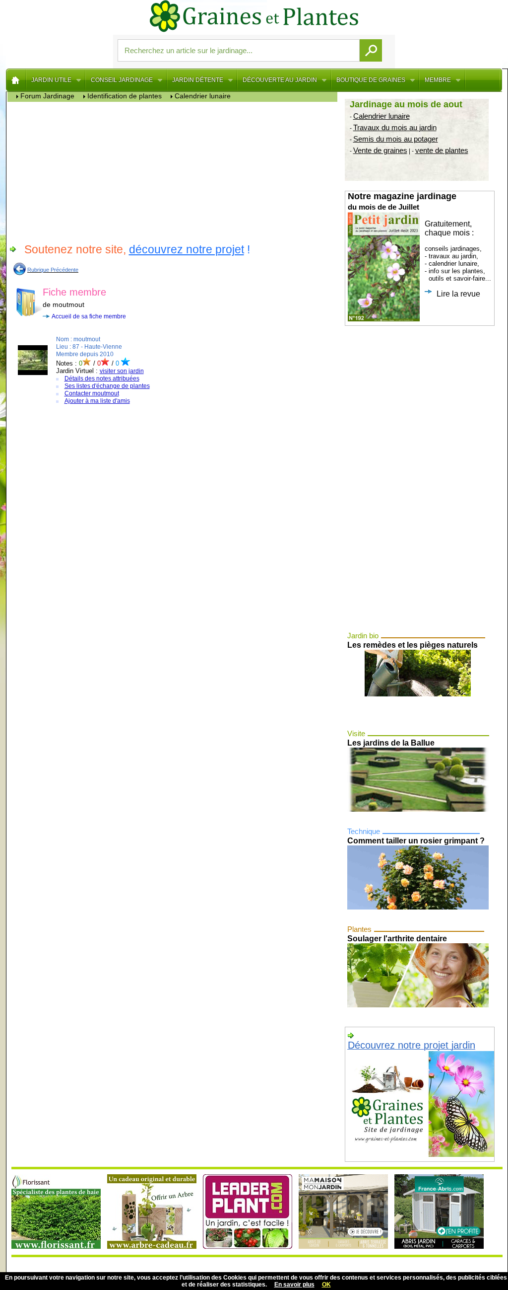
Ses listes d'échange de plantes (107, 385)
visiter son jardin (122, 371)
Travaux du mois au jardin (395, 127)
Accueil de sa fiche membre (89, 316)
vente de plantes (441, 150)
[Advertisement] (175, 171)
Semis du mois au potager (395, 139)
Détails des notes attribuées (101, 378)
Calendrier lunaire (381, 116)
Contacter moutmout (91, 393)
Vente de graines (380, 150)
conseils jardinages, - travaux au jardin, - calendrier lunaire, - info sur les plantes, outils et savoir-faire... (419, 244)
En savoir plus (294, 1284)
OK (326, 1284)
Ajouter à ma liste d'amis (97, 400)
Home (16, 80)
